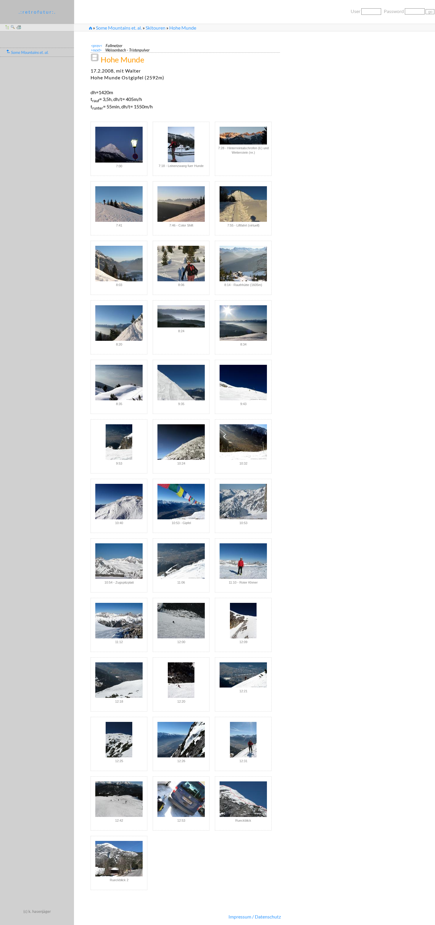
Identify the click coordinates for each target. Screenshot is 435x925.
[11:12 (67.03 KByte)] (119, 620)
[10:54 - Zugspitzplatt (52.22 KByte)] (119, 561)
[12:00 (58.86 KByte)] (181, 620)
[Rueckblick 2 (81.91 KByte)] (119, 858)
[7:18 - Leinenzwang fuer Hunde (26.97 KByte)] (181, 144)
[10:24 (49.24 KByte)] (181, 442)
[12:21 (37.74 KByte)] (243, 675)
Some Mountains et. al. (119, 27)
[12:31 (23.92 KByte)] (243, 739)
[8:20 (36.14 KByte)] (119, 323)
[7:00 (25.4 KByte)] (119, 145)
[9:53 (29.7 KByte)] (119, 442)
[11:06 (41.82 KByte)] (181, 561)
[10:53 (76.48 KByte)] (243, 501)
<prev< (98, 45)
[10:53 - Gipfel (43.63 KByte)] (181, 501)
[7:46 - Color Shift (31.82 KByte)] (181, 204)
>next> (98, 50)
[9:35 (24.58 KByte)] (181, 382)
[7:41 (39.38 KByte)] (119, 204)
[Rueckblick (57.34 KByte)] (243, 799)
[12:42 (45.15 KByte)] (119, 799)
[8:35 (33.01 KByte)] (119, 382)
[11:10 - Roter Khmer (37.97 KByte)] (243, 561)
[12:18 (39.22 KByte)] (119, 680)
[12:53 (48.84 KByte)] (181, 799)
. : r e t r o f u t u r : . (37, 12)
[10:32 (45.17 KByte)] (243, 442)
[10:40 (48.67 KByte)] (119, 501)
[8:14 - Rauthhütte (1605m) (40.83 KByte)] (243, 263)
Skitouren (155, 27)
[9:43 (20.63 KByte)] (243, 382)
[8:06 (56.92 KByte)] (181, 263)
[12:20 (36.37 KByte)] (181, 680)
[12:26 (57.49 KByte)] (181, 739)
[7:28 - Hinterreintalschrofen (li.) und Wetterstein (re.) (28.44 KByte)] (243, 135)
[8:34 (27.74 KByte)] (243, 323)
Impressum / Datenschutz (254, 916)
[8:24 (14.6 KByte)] (181, 316)
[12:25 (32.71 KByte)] (119, 739)
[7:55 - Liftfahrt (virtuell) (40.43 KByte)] (243, 204)
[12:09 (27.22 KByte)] (243, 620)
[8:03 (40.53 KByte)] (119, 263)
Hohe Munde (182, 27)
